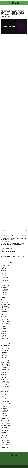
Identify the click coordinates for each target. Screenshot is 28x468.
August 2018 (5, 371)
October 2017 (5, 388)
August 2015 (5, 430)
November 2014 (6, 446)
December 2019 (6, 343)
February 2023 (5, 278)
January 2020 (5, 342)
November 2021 (6, 304)
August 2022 (5, 289)
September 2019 (6, 348)
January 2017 (5, 401)
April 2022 (4, 296)
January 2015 (5, 442)
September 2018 (6, 369)
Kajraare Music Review (7, 248)
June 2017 (4, 394)
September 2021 (6, 307)
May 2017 (4, 396)
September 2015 (6, 428)
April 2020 (4, 336)
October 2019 (5, 347)
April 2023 (4, 275)
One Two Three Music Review (8, 251)
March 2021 (5, 318)
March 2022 (5, 297)
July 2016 (4, 411)
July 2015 (4, 432)
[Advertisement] (14, 53)
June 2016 (4, 413)
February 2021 (5, 319)
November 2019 (6, 345)
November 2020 (6, 325)
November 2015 (6, 425)
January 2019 (5, 362)
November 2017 (6, 386)
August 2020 (5, 330)
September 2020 (6, 328)
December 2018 (6, 364)
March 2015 (5, 439)
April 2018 (4, 377)
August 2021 (5, 309)
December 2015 (6, 423)
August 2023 (5, 268)
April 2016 (4, 417)
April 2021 (4, 316)
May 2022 (4, 294)
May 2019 (4, 355)
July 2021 (4, 311)
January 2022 (5, 301)
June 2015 (4, 434)
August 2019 (5, 350)
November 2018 (6, 365)
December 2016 (6, 403)
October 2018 (5, 367)
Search (26, 231)
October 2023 (5, 265)
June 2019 (4, 353)
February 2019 (5, 360)
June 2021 (4, 313)
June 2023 (4, 272)
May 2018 (4, 376)
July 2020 (4, 331)
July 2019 (4, 352)
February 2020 (5, 340)
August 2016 (5, 410)
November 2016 (6, 405)
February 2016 (5, 420)
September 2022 (6, 287)
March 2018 (5, 379)
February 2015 (5, 440)
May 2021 (4, 314)
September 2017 (6, 389)
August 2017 (5, 391)
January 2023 (5, 280)
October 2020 (5, 326)
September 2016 (6, 408)
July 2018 (4, 372)
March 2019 (5, 359)
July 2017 (4, 393)
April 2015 (4, 437)
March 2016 (5, 418)
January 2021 (5, 321)
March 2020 (5, 338)
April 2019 (4, 357)
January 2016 (5, 422)
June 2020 (4, 333)
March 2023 (5, 277)
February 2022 (5, 299)
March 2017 (5, 400)
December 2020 (6, 323)
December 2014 (6, 444)
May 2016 (4, 415)
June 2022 (4, 292)
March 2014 (5, 447)
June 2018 (4, 374)
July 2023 (4, 270)
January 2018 (5, 382)
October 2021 (5, 306)
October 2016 (5, 406)
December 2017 (6, 384)
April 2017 (4, 398)
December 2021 (6, 302)
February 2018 (5, 381)
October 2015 (5, 427)
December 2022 (6, 282)
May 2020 (4, 335)
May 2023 (4, 273)
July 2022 (4, 290)
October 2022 (5, 285)
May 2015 (4, 435)
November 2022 (6, 284)
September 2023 (6, 267)
